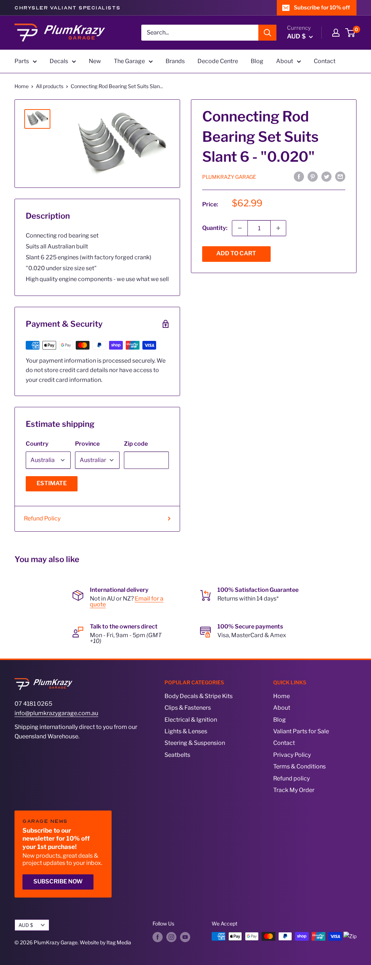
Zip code (136, 443)
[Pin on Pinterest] (313, 176)
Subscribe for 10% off (322, 7)
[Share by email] (340, 176)
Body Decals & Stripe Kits (198, 696)
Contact (324, 61)
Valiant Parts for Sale (301, 731)
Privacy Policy (292, 754)
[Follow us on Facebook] (158, 937)
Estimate (52, 483)
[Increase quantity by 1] (278, 228)
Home (21, 86)
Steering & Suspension (194, 742)
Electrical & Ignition (190, 719)
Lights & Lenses (185, 731)
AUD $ (25, 925)
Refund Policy (42, 518)
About (284, 61)
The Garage (129, 61)
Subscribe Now (58, 881)
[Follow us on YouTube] (185, 937)
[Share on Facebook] (299, 176)
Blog (257, 61)
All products (49, 86)
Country (37, 443)
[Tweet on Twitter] (326, 176)
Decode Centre (217, 61)
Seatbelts (177, 754)
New (95, 61)
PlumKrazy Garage (229, 177)
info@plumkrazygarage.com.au (56, 713)
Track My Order (293, 790)
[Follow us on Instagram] (171, 937)
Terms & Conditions (299, 766)
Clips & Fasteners (187, 707)
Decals (59, 61)
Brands (175, 61)
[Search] (267, 33)
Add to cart (236, 253)
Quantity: (215, 227)
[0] (350, 32)
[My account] (335, 33)
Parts (21, 61)
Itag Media (119, 942)
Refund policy (291, 778)
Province (87, 443)
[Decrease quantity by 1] (239, 228)
